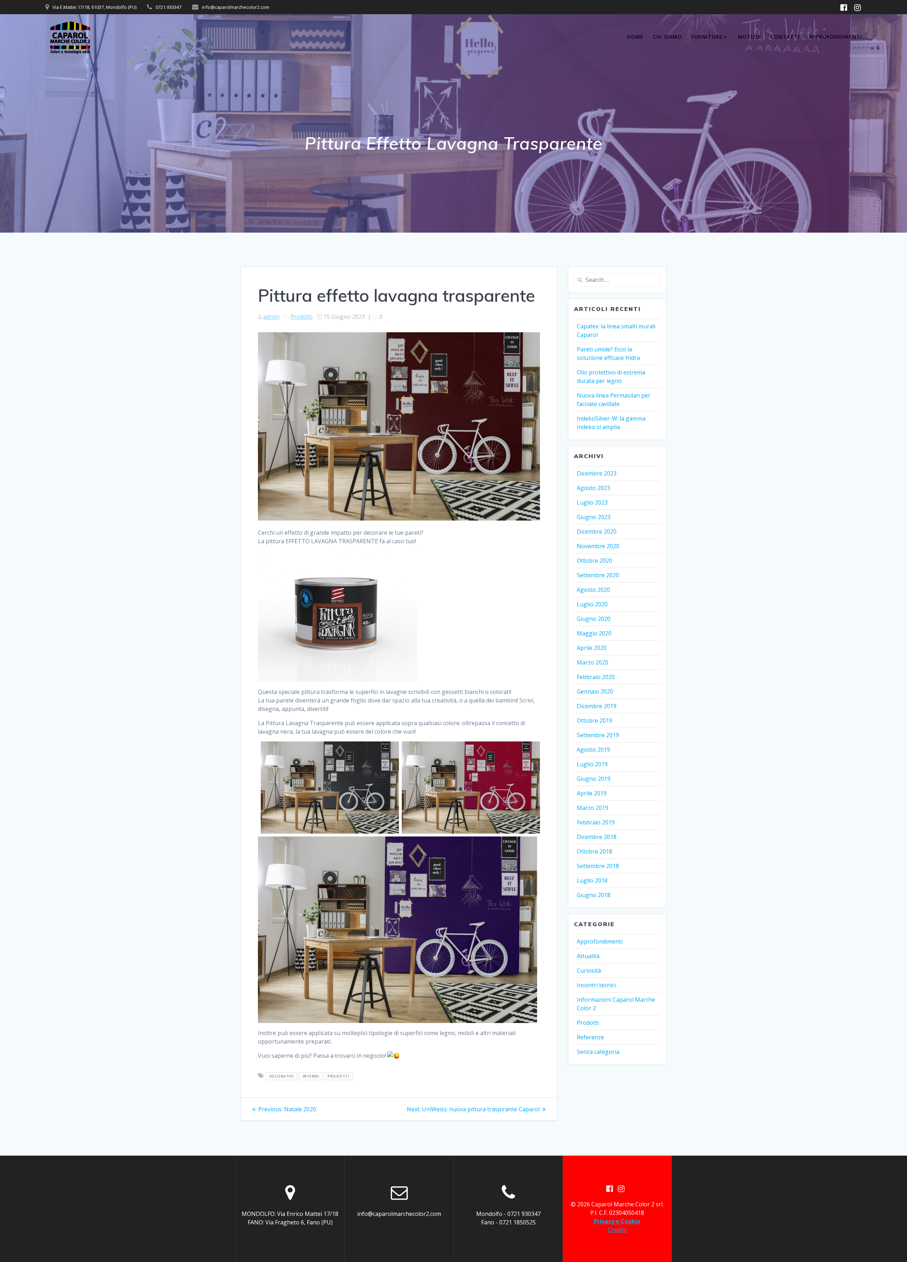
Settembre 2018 (598, 866)
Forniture (706, 36)
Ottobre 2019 (594, 720)
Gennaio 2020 (595, 691)
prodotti (338, 1076)
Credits (617, 1230)
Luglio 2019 (592, 764)
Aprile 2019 (592, 793)
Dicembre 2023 (596, 473)
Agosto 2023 (593, 488)
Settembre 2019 (598, 735)
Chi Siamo (667, 36)
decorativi (281, 1076)
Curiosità (589, 970)
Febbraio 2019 (596, 822)
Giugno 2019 (593, 779)
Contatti (785, 36)
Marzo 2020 (592, 662)
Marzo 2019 (592, 808)
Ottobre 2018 (594, 851)
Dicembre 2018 (596, 837)
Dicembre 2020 (596, 531)
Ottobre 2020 (594, 561)
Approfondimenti (835, 36)
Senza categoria (598, 1052)
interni (311, 1076)
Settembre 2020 (598, 575)
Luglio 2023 (592, 502)
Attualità (588, 956)
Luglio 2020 (592, 604)
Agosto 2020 (593, 590)
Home (635, 36)
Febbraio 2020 (596, 677)
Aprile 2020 (592, 648)
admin (271, 317)
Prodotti (301, 317)
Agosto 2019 (593, 750)
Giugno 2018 (593, 895)
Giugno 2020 (593, 619)
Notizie (749, 36)
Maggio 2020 (594, 633)
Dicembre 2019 (596, 706)
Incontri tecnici (596, 985)
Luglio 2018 (592, 880)
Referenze (590, 1037)
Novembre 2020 (598, 546)
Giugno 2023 (593, 517)
